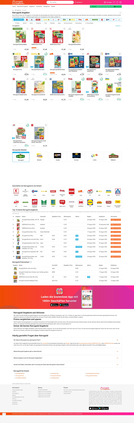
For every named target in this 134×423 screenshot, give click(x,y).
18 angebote (15, 26)
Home (14, 6)
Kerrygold (44, 343)
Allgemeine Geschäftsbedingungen (55, 413)
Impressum (14, 402)
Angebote (32, 6)
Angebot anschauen (115, 219)
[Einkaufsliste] (120, 2)
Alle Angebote (18, 10)
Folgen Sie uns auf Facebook (44, 391)
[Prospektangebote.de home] (18, 2)
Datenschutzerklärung (69, 413)
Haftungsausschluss (42, 413)
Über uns (14, 398)
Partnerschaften (67, 393)
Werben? (14, 391)
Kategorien (47, 6)
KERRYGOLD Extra (96, 343)
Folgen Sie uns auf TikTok (44, 396)
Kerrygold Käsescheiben (85, 343)
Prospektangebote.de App (18, 397)
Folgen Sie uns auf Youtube (44, 395)
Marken (14, 395)
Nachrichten (15, 404)
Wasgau (68, 343)
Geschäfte (39, 6)
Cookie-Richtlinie (78, 413)
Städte (53, 6)
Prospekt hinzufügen (17, 400)
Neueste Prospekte (22, 6)
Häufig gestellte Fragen (17, 390)
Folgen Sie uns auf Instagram (44, 393)
